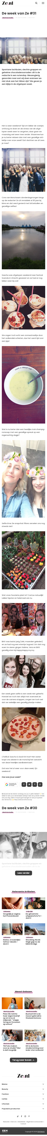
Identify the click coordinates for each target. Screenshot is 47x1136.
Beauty (5, 1089)
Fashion (5, 1094)
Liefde (4, 1099)
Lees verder (23, 873)
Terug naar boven (21, 1060)
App (40, 784)
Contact (23, 1124)
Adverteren (21, 1122)
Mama (4, 1084)
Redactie (6, 1122)
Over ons (14, 1122)
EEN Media (41, 1132)
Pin (34, 784)
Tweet (29, 784)
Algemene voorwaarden (35, 1122)
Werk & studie (8, 18)
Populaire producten (11, 1109)
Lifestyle (5, 1104)
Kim (33, 17)
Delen (24, 784)
